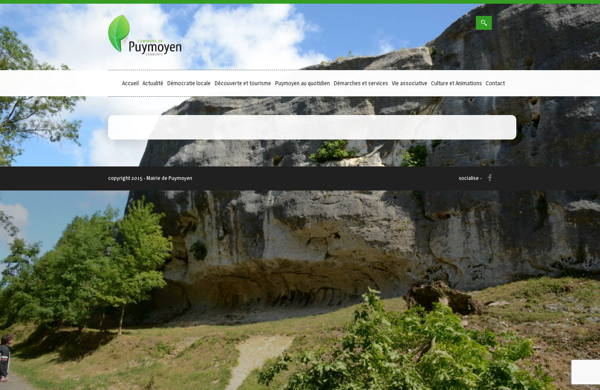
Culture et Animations (456, 83)
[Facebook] (468, 22)
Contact (495, 83)
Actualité (152, 83)
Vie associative (409, 83)
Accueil (130, 83)
